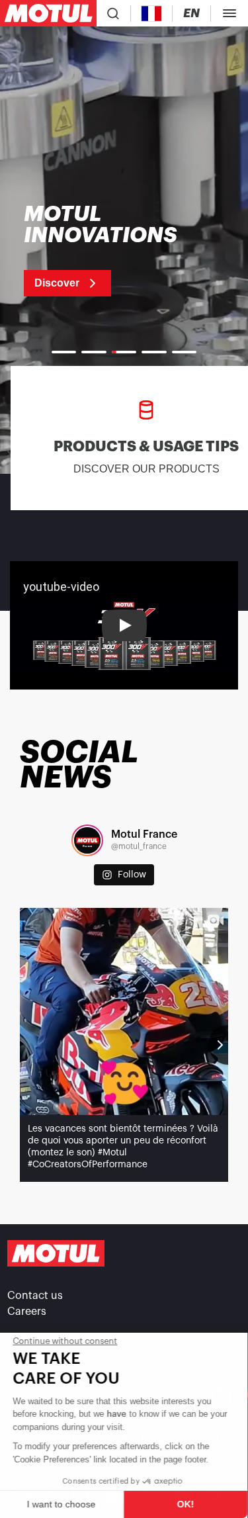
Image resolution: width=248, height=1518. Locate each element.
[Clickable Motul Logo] (48, 13)
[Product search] (113, 13)
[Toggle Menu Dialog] (229, 13)
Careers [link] (26, 1311)
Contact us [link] (35, 1295)
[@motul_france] (87, 840)
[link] (117, 250)
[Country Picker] (152, 13)
